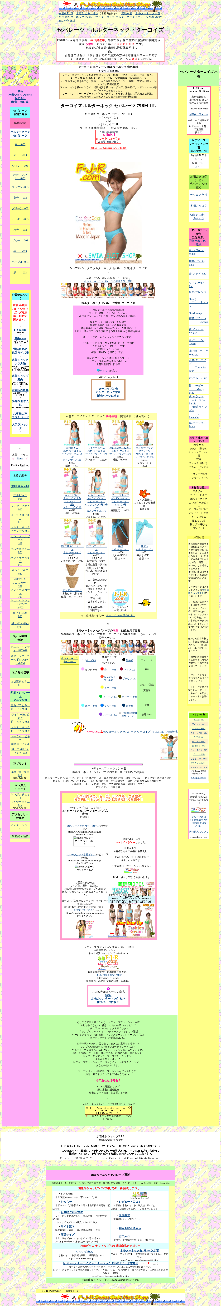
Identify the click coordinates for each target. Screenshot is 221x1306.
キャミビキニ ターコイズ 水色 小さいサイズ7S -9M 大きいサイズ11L (72, 501)
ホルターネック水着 (147, 13)
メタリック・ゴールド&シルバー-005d (20, 659)
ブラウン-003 (129, 678)
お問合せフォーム (198, 114)
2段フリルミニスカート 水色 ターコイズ (72, 549)
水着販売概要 (20, 390)
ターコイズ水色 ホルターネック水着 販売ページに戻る (108, 392)
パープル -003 (20, 261)
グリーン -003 (20, 208)
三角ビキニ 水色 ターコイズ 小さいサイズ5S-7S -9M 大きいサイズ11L (72, 453)
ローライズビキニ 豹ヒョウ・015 (20, 740)
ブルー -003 (20, 240)
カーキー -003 (129, 697)
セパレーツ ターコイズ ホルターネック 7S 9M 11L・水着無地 (100, 1263)
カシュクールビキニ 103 (20, 540)
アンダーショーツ (72, 590)
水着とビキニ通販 (87, 13)
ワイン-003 (129, 669)
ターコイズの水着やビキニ (120, 615)
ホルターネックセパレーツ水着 (139, 1250)
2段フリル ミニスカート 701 (20, 583)
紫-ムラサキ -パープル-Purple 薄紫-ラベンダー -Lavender (198, 407)
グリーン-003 (110, 697)
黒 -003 (20, 272)
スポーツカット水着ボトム (80, 854)
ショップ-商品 (84, 1252)
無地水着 (126, 13)
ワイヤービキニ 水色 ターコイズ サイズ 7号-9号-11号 (96, 450)
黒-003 (129, 660)
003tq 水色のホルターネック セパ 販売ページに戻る (108, 999)
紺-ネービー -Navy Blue (196, 389)
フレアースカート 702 (20, 593)
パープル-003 (110, 715)
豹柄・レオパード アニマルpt (20, 696)
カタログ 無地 (198, 194)
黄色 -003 (110, 688)
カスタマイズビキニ (82, 910)
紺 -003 (20, 251)
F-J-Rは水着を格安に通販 (108, 975)
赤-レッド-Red (197, 273)
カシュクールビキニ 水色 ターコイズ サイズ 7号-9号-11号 (120, 450)
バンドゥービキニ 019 (20, 561)
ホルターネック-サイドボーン (83, 826)
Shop (20, 458)
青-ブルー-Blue (198, 378)
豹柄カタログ (198, 205)
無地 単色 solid (20, 486)
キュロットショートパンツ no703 (20, 604)
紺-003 (129, 706)
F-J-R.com (20, 329)
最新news (20, 338)
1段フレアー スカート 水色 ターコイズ (96, 549)
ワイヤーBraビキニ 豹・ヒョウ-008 (20, 718)
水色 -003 (91, 706)
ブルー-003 (110, 706)
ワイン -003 (20, 165)
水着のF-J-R (66, 13)
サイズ (103, 370)
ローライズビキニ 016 (20, 519)
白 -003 (91, 660)
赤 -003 (110, 669)
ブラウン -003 (20, 187)
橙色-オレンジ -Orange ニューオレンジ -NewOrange (198, 302)
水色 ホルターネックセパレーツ (78, 17)
